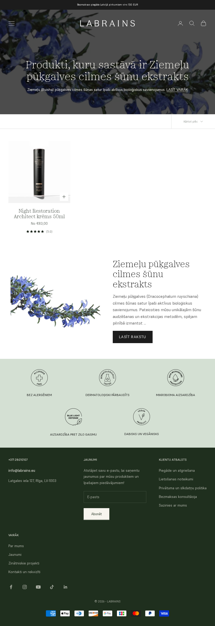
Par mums (16, 545)
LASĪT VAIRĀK (177, 89)
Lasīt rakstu (132, 336)
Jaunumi (15, 554)
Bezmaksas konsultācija (178, 496)
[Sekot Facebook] (11, 587)
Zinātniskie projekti (23, 563)
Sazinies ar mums (173, 505)
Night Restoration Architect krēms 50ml (39, 213)
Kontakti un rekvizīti (24, 571)
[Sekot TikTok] (52, 587)
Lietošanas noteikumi (176, 479)
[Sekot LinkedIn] (65, 587)
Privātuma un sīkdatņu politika (183, 488)
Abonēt (96, 514)
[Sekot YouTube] (38, 587)
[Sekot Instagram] (24, 587)
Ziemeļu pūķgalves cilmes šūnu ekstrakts (151, 274)
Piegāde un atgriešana (177, 470)
